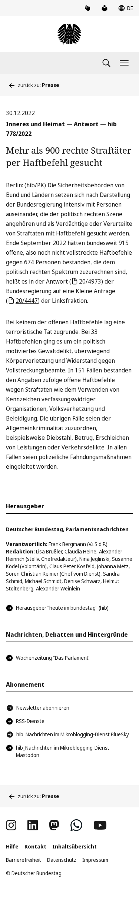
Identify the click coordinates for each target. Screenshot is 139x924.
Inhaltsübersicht (74, 846)
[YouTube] (100, 825)
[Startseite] (69, 34)
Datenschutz (61, 859)
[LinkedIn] (32, 825)
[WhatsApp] (76, 825)
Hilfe (12, 846)
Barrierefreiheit (23, 859)
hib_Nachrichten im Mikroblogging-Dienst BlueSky (72, 734)
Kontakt (35, 846)
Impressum (95, 859)
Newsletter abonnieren (42, 707)
